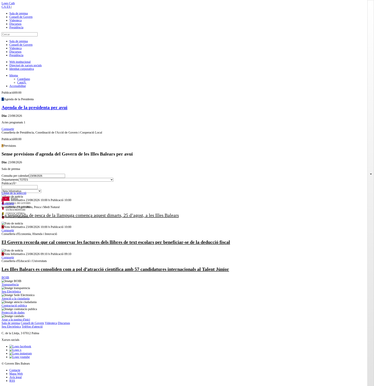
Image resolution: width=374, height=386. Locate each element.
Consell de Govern (21, 16)
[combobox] (187, 188)
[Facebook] (20, 346)
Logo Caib (8, 3)
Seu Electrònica (11, 291)
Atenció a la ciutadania (16, 298)
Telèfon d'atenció (32, 326)
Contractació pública (14, 305)
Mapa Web (16, 373)
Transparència (10, 284)
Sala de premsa (18, 13)
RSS (12, 380)
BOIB (5, 277)
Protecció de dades (13, 312)
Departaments (10, 179)
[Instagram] (20, 353)
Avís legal (15, 377)
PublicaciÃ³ (9, 183)
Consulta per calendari (15, 175)
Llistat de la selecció (14, 193)
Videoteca (15, 20)
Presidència (16, 27)
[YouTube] (19, 357)
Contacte (14, 370)
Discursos (15, 23)
